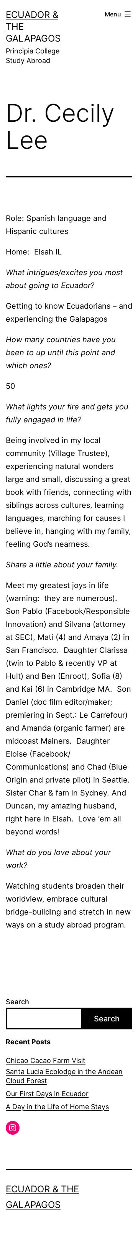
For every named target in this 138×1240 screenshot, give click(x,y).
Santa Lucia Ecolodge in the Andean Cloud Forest (64, 1076)
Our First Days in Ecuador (47, 1094)
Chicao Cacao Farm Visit (45, 1060)
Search (17, 1002)
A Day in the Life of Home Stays (57, 1107)
